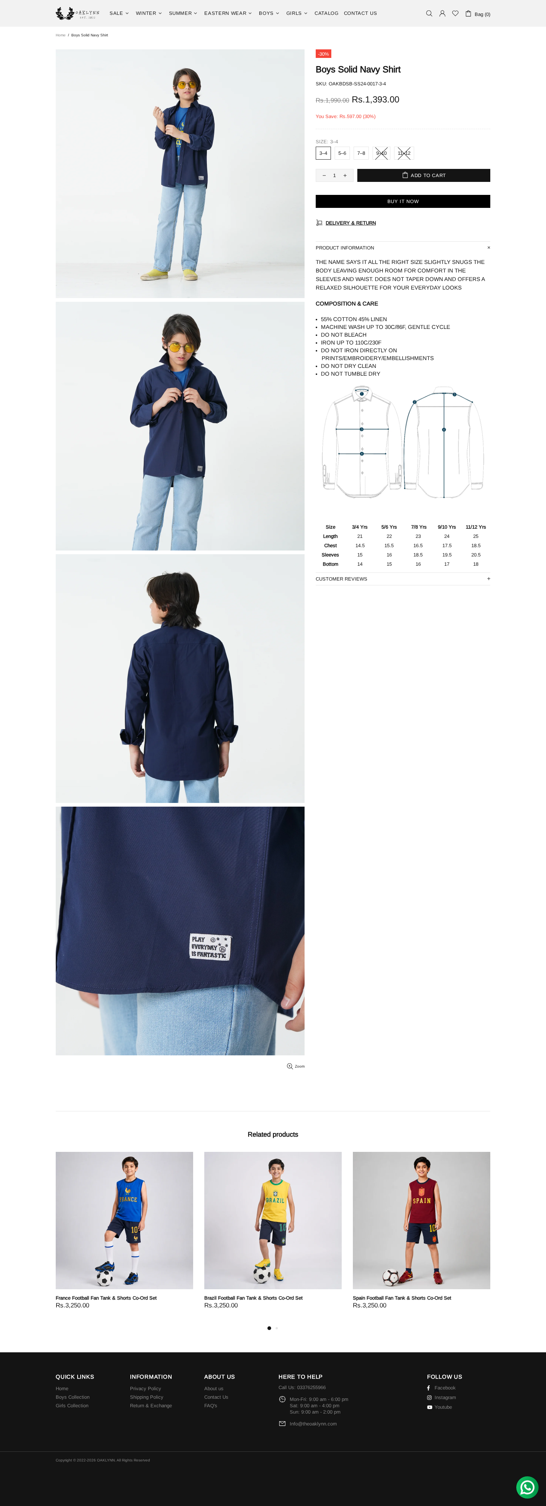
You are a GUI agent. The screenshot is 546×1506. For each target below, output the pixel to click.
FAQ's (210, 1405)
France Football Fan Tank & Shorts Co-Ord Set (106, 1298)
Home (61, 35)
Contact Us (216, 1397)
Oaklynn (78, 13)
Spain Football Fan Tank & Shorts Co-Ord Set (402, 1298)
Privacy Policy (145, 1388)
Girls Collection (72, 1405)
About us (214, 1388)
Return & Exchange (151, 1405)
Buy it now (403, 201)
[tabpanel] (124, 1238)
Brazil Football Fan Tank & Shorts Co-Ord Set (253, 1298)
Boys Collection (73, 1397)
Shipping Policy (146, 1397)
